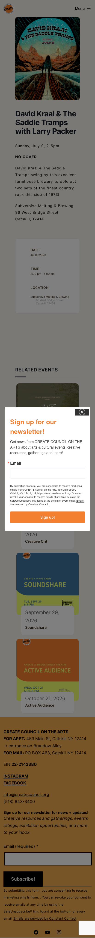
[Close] (82, 412)
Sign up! (47, 517)
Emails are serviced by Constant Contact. (47, 502)
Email (15, 463)
